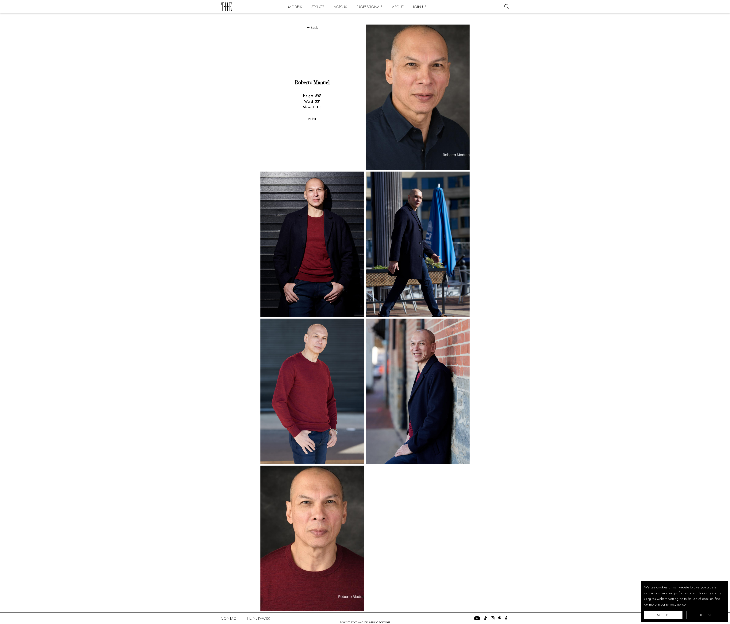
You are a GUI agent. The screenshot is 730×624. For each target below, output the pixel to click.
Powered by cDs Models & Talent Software (365, 622)
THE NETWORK (257, 618)
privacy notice (676, 604)
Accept (663, 614)
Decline (705, 614)
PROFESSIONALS (369, 6)
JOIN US (419, 6)
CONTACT (229, 618)
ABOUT (398, 6)
